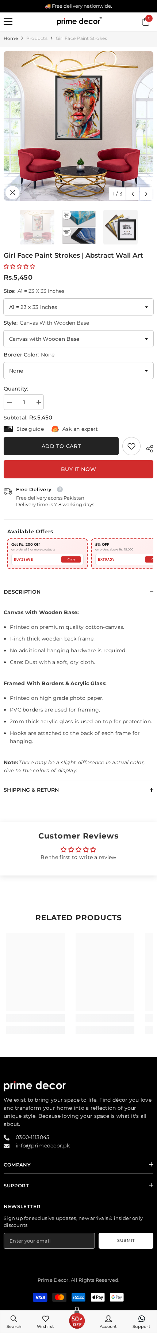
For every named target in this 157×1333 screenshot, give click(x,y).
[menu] (8, 21)
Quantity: (16, 388)
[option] (78, 126)
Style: (46, 323)
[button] (132, 193)
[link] (131, 446)
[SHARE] (147, 447)
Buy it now (78, 469)
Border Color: (29, 354)
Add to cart (61, 446)
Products (36, 38)
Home (11, 38)
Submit (125, 1240)
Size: (34, 291)
